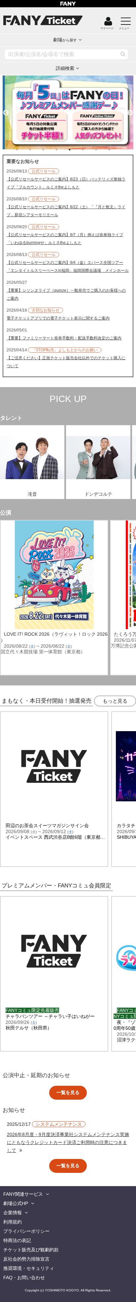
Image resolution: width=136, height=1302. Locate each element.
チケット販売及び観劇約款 (31, 1249)
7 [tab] (102, 149)
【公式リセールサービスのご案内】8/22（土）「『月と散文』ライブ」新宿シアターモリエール (66, 211)
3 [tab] (49, 149)
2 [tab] (36, 149)
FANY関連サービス (23, 1194)
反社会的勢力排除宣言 (26, 1259)
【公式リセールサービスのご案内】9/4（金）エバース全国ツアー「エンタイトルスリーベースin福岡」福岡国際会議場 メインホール (68, 266)
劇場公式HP (15, 1203)
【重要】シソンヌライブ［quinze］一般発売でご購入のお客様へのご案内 (66, 294)
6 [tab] (89, 149)
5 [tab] (76, 149)
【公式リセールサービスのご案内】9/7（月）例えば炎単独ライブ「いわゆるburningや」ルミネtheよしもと (65, 238)
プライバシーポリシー (26, 1231)
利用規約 (12, 1222)
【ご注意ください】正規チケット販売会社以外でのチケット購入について (66, 362)
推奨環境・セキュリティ (28, 1268)
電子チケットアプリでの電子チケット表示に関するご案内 (58, 318)
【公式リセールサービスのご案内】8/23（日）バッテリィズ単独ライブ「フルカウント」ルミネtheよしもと (66, 183)
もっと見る (115, 701)
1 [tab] (23, 149)
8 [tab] (116, 149)
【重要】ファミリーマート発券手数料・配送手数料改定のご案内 (64, 338)
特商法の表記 (17, 1240)
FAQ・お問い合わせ (24, 1277)
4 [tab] (63, 149)
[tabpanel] (68, 112)
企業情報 (12, 1212)
